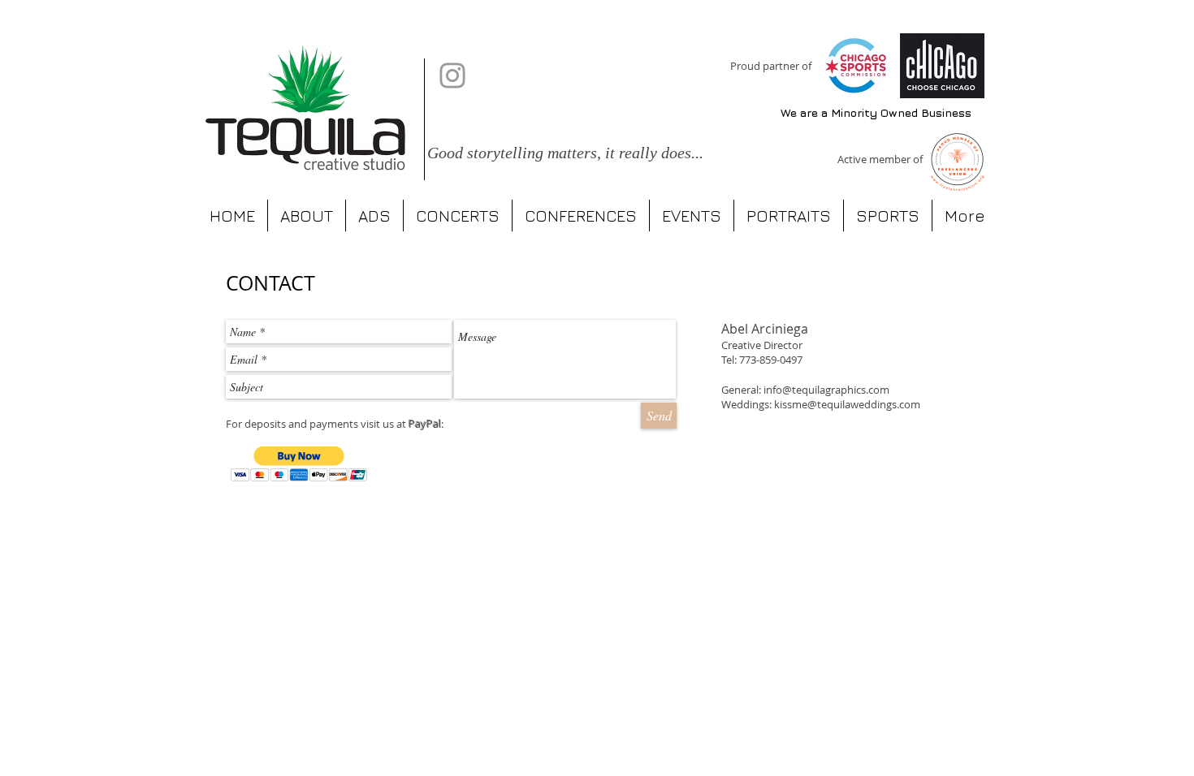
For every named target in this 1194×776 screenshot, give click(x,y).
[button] (299, 464)
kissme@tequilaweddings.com (847, 404)
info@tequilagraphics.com (826, 389)
